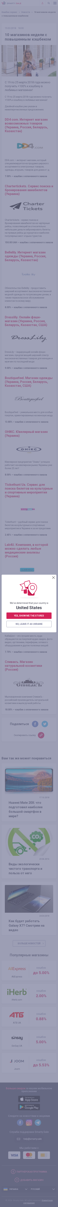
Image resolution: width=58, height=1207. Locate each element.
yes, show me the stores (29, 615)
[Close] (53, 577)
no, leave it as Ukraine (29, 624)
